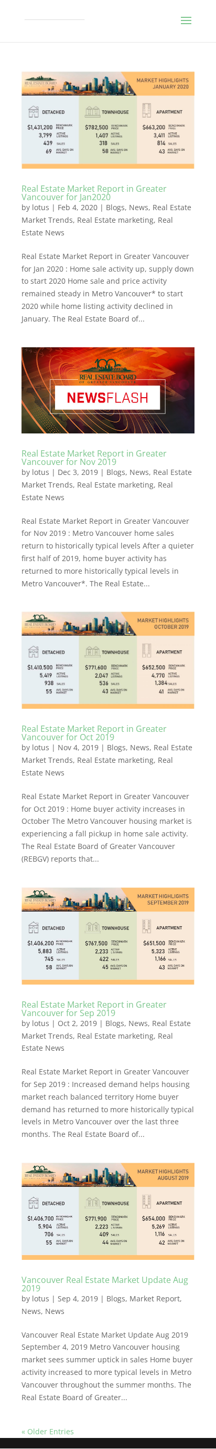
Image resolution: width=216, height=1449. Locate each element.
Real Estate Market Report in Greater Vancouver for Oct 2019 (94, 733)
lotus (40, 207)
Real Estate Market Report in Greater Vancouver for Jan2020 (94, 193)
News (138, 207)
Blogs (115, 207)
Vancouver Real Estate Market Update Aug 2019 (104, 1284)
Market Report (154, 1298)
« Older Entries (47, 1431)
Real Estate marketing (115, 220)
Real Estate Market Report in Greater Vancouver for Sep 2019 (94, 1009)
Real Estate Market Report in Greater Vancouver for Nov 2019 (94, 458)
